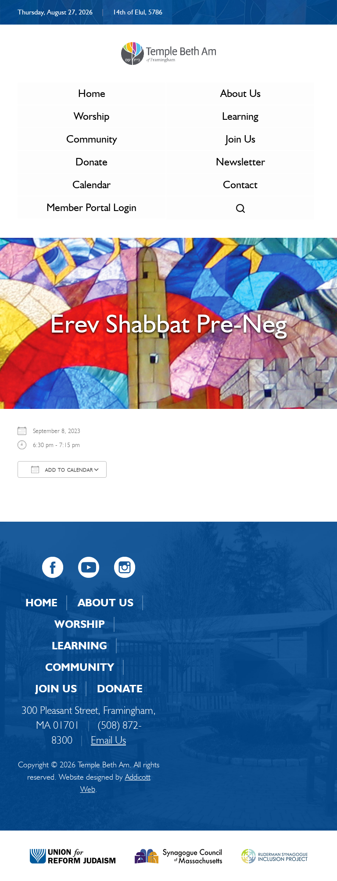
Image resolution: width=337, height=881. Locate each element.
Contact (240, 184)
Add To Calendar (68, 470)
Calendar (91, 184)
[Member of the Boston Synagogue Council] (178, 855)
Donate (91, 161)
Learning (240, 116)
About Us (240, 93)
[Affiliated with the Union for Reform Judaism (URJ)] (72, 855)
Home (91, 93)
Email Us (108, 740)
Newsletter (240, 161)
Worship (91, 116)
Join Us (240, 139)
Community (91, 139)
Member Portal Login (91, 207)
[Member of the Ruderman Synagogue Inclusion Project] (274, 855)
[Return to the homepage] (168, 53)
